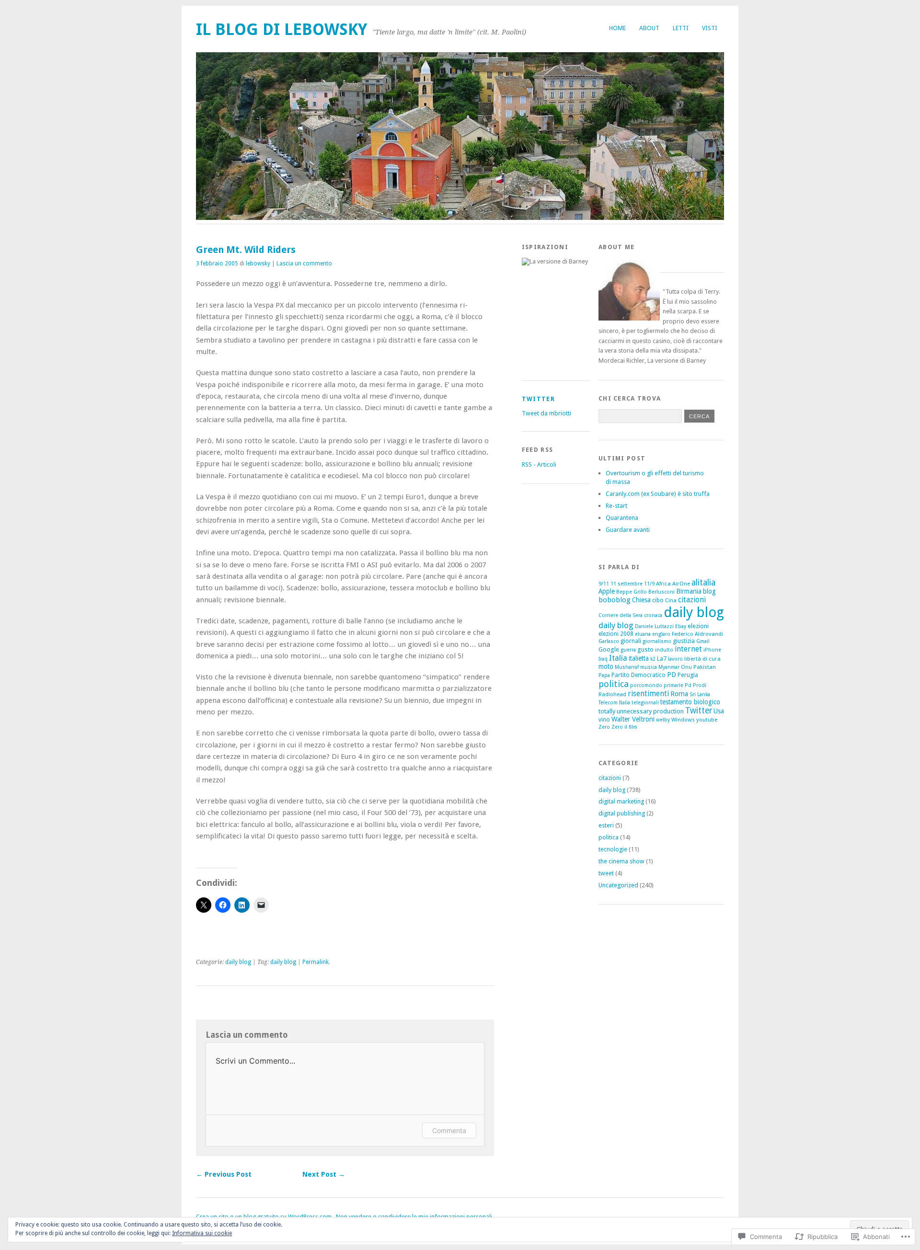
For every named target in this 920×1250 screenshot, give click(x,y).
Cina (671, 600)
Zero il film (624, 727)
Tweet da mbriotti (546, 413)
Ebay (680, 626)
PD (671, 674)
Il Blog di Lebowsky (281, 29)
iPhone (712, 650)
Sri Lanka (700, 694)
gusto (645, 649)
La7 (662, 658)
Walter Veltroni (633, 719)
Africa (663, 583)
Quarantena (622, 517)
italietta (639, 658)
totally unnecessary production (641, 711)
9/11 (603, 584)
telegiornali (645, 703)
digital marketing (621, 801)
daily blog (238, 962)
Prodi (699, 685)
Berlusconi (661, 592)
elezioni (698, 626)
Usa (718, 711)
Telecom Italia (614, 703)
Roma (679, 694)
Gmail (703, 641)
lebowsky (258, 263)
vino (604, 719)
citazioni (692, 599)
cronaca (653, 615)
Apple (606, 591)
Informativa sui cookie (202, 1233)
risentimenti (648, 693)
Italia (618, 658)
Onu (686, 667)
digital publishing (621, 813)
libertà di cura (702, 658)
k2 (653, 659)
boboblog (614, 600)
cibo (658, 600)
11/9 (649, 584)
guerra (628, 650)
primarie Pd (677, 685)
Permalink (315, 962)
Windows (683, 719)
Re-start (616, 505)
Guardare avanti (628, 529)
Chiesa (641, 600)
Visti (709, 28)
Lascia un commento (304, 263)
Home (617, 28)
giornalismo (657, 641)
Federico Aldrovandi (697, 634)
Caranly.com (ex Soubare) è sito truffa (658, 493)
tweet (606, 873)
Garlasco (608, 641)
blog (709, 591)
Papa (604, 675)
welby (663, 720)
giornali (631, 641)
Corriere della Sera (620, 615)
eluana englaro (652, 634)
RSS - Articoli (539, 464)
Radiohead (612, 694)
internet (688, 649)
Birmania (689, 591)
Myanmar (668, 667)
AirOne (681, 583)
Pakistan (704, 667)
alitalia (703, 582)
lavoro (675, 659)
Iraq (603, 659)
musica (648, 667)
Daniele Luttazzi (654, 626)
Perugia (688, 674)
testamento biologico (690, 702)
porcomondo (646, 685)
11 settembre (626, 584)
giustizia (684, 640)
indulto (664, 650)
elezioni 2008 (615, 634)
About (649, 28)
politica (613, 684)
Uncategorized (618, 885)
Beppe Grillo (631, 592)
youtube (706, 719)
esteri (606, 825)
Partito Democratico (638, 675)
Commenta (449, 1130)
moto (605, 666)
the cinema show (621, 861)
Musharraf (627, 667)
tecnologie (612, 849)
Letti (681, 28)
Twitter (538, 398)
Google (608, 649)
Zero (604, 727)
